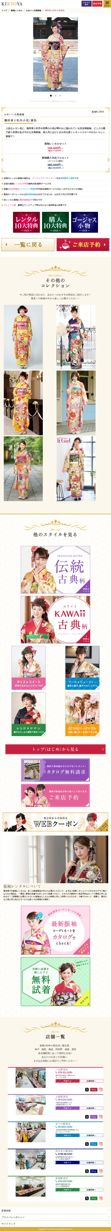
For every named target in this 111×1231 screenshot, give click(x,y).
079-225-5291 (65, 1181)
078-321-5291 (65, 1072)
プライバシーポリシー (13, 1217)
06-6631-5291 (65, 1127)
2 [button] (55, 96)
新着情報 (6, 1210)
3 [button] (60, 96)
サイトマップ (8, 1224)
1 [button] (51, 96)
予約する (67, 1081)
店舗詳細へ (91, 1081)
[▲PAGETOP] (103, 1223)
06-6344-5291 (65, 1099)
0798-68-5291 (65, 1154)
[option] (55, 54)
